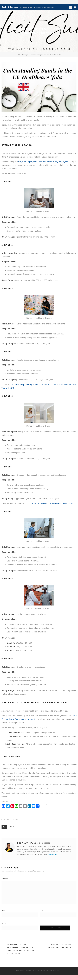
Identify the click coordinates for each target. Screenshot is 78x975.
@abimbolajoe (52, 854)
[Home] (19, 55)
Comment (5, 879)
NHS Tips (12, 827)
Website (4, 923)
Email (42, 910)
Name (4, 910)
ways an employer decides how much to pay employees (43, 162)
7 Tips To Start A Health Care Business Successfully (50, 503)
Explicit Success (10, 7)
